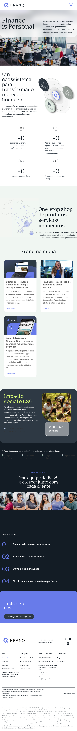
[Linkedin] (67, 643)
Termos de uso (25, 669)
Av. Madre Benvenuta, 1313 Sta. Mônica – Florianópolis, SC (47, 667)
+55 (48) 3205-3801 (44, 658)
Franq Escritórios (25, 661)
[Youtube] (70, 639)
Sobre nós (5, 658)
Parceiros (5, 661)
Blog (58, 658)
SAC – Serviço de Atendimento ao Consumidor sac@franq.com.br (44, 676)
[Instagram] (65, 639)
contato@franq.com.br (45, 661)
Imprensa (5, 665)
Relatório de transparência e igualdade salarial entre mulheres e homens (10, 674)
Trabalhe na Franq (8, 669)
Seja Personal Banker (27, 658)
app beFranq (24, 665)
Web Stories (61, 661)
